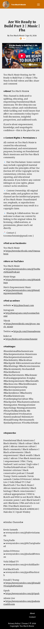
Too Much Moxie (18, 4)
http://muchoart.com (24, 305)
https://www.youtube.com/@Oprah (22, 593)
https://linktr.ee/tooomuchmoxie (21, 339)
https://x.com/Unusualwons (26, 331)
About (32, 613)
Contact (32, 617)
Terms (25, 623)
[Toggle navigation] (38, 4)
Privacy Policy (14, 623)
